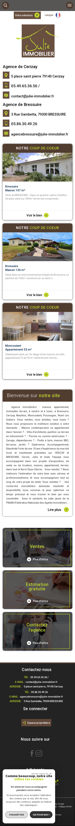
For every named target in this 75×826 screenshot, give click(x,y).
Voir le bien (37, 215)
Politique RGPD (65, 807)
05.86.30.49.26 (39, 692)
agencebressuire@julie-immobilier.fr (39, 134)
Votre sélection (24, 15)
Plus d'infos (40, 559)
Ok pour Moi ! (41, 814)
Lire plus (58, 509)
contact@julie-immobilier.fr (32, 96)
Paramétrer (16, 814)
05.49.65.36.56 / (39, 677)
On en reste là (39, 773)
